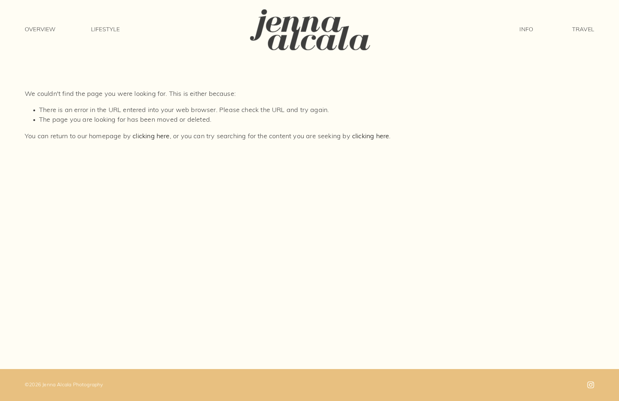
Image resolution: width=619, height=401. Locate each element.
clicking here (151, 136)
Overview (40, 30)
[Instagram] (590, 384)
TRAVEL (583, 30)
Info (526, 30)
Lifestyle (105, 30)
